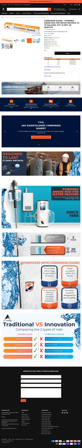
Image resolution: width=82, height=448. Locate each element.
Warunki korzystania (26, 417)
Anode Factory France (46, 416)
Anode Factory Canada (46, 431)
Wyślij (23, 400)
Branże (12, 13)
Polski (71, 4)
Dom (3, 17)
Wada (23, 412)
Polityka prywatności (26, 419)
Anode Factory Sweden (46, 412)
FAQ (12, 4)
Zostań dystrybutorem (27, 4)
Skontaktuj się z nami (18, 4)
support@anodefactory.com (61, 9)
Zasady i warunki (25, 416)
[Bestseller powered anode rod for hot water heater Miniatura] (23, 40)
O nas (68, 13)
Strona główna (4, 4)
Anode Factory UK (45, 430)
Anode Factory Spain (46, 417)
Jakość (9, 4)
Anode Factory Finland (46, 423)
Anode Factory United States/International (50, 426)
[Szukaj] (49, 9)
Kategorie (4, 13)
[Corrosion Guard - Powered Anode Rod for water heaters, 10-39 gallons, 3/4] (17, 40)
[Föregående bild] (5, 131)
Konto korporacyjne (25, 423)
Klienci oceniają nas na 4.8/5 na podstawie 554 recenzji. (55, 31)
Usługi (18, 13)
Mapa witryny (24, 424)
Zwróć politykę (24, 414)
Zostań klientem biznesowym (41, 13)
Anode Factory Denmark (47, 424)
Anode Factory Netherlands (47, 428)
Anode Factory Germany (47, 414)
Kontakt (23, 421)
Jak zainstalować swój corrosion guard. (52, 66)
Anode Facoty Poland (46, 433)
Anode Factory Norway (46, 421)
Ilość (45, 50)
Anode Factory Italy (45, 419)
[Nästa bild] (77, 131)
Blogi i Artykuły (26, 13)
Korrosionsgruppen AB (50, 29)
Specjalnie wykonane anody (58, 13)
